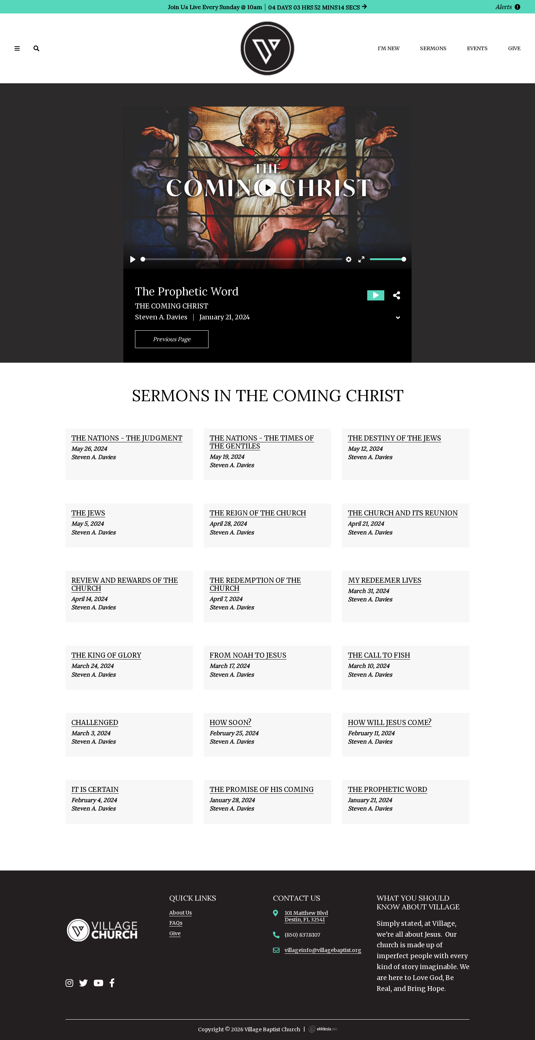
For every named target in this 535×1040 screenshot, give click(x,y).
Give (514, 48)
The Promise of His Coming (262, 789)
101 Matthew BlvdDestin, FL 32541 (306, 916)
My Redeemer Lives (384, 580)
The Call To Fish (379, 655)
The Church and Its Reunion (403, 513)
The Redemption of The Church (255, 584)
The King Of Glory (106, 655)
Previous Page (172, 339)
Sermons (433, 48)
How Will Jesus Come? (390, 722)
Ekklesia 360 (322, 1029)
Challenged (94, 722)
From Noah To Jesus (248, 655)
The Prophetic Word (387, 789)
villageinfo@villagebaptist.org (323, 950)
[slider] (241, 259)
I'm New (389, 48)
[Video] (375, 295)
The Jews (88, 513)
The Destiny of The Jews (394, 438)
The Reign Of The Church (258, 513)
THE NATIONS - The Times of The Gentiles (262, 442)
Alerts (504, 7)
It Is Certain (95, 789)
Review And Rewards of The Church (124, 584)
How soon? (230, 722)
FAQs (175, 923)
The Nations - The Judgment (126, 438)
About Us (180, 912)
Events (477, 48)
